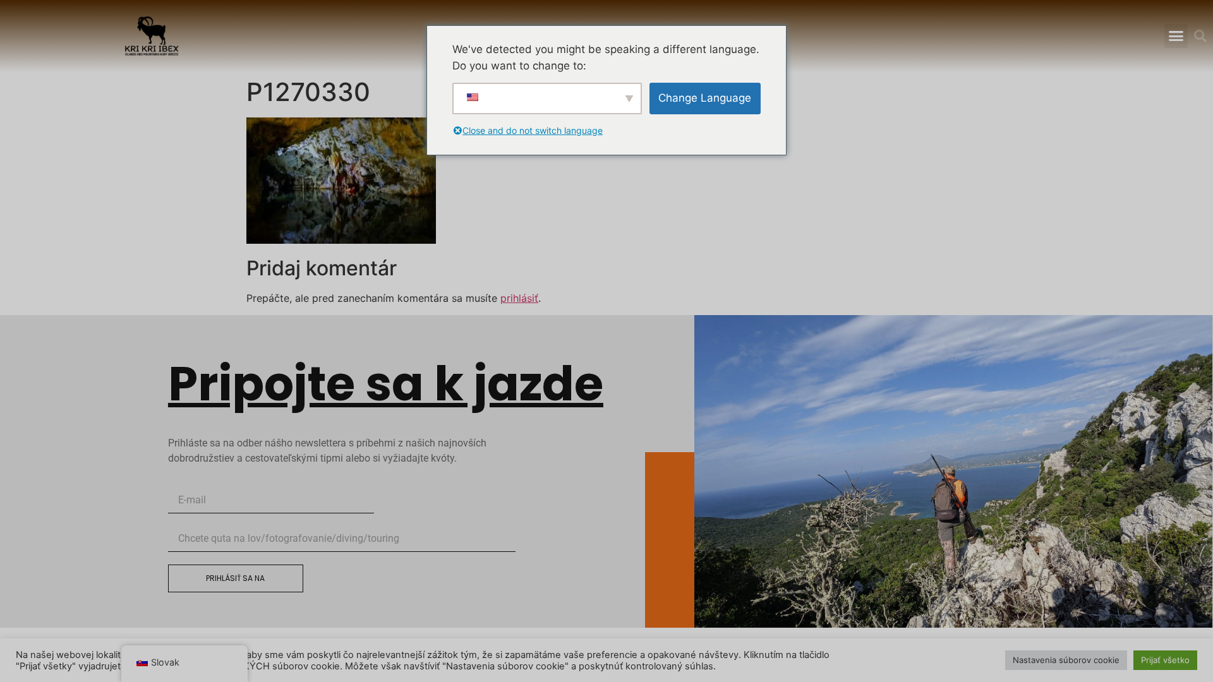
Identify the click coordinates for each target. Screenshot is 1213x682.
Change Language (704, 98)
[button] (1176, 36)
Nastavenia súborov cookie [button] (1066, 660)
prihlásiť (519, 298)
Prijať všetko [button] (1165, 660)
